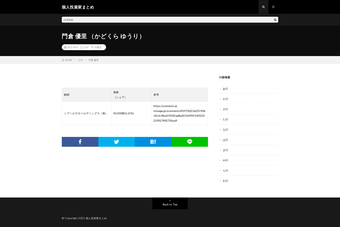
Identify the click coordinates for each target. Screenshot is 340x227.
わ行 (225, 180)
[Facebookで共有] (80, 142)
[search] (275, 20)
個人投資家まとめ (96, 218)
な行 (225, 129)
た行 (225, 119)
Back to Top (170, 204)
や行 (225, 160)
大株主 (98, 47)
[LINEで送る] (189, 142)
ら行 (225, 170)
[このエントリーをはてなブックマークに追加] (153, 142)
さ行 (225, 109)
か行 (86, 47)
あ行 (225, 88)
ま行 (225, 150)
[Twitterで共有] (116, 142)
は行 (225, 139)
